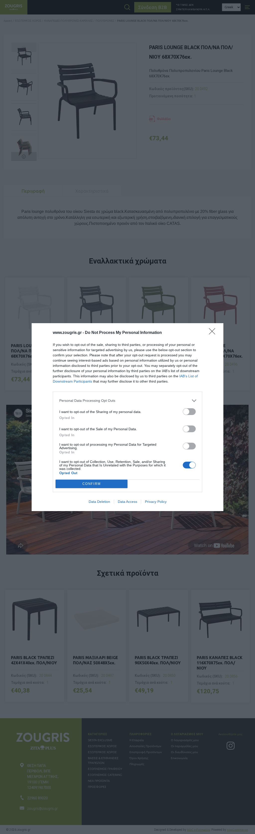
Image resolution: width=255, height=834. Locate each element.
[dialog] (127, 417)
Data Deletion (99, 502)
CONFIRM (91, 484)
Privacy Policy (156, 502)
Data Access (127, 502)
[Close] (213, 333)
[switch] (189, 411)
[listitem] (127, 400)
